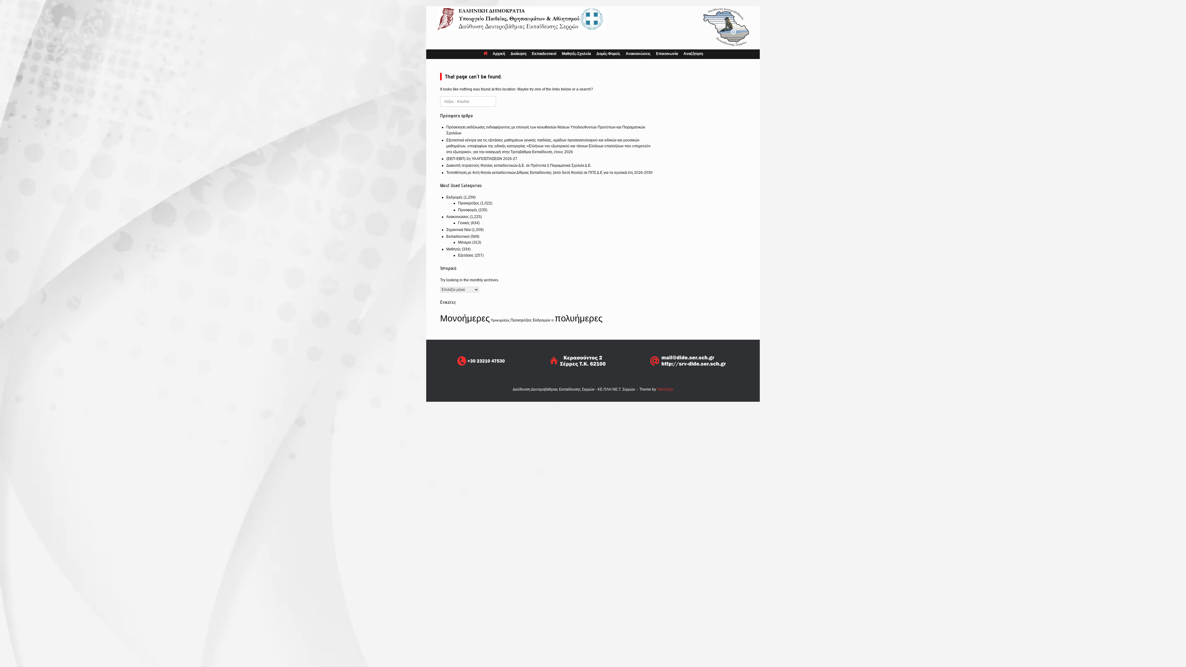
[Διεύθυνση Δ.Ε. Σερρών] (521, 19)
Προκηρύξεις (468, 203)
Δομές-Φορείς (608, 54)
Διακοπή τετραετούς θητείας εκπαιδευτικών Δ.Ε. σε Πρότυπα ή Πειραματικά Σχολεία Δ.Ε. (518, 165)
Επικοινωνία (667, 54)
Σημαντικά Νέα (458, 230)
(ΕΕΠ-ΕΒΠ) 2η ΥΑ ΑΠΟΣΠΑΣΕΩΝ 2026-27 (481, 159)
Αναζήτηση (693, 54)
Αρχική (499, 54)
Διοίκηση (518, 54)
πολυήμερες (579, 318)
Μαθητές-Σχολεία (576, 54)
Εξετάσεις (466, 255)
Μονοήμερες (465, 318)
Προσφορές (467, 210)
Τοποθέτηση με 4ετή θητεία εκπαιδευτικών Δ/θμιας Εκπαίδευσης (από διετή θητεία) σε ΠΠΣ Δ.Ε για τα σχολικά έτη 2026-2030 (549, 172)
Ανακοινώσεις (638, 54)
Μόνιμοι (464, 242)
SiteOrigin (665, 389)
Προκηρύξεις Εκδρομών (530, 320)
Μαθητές (453, 249)
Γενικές (464, 223)
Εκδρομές (454, 197)
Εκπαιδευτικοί (544, 54)
